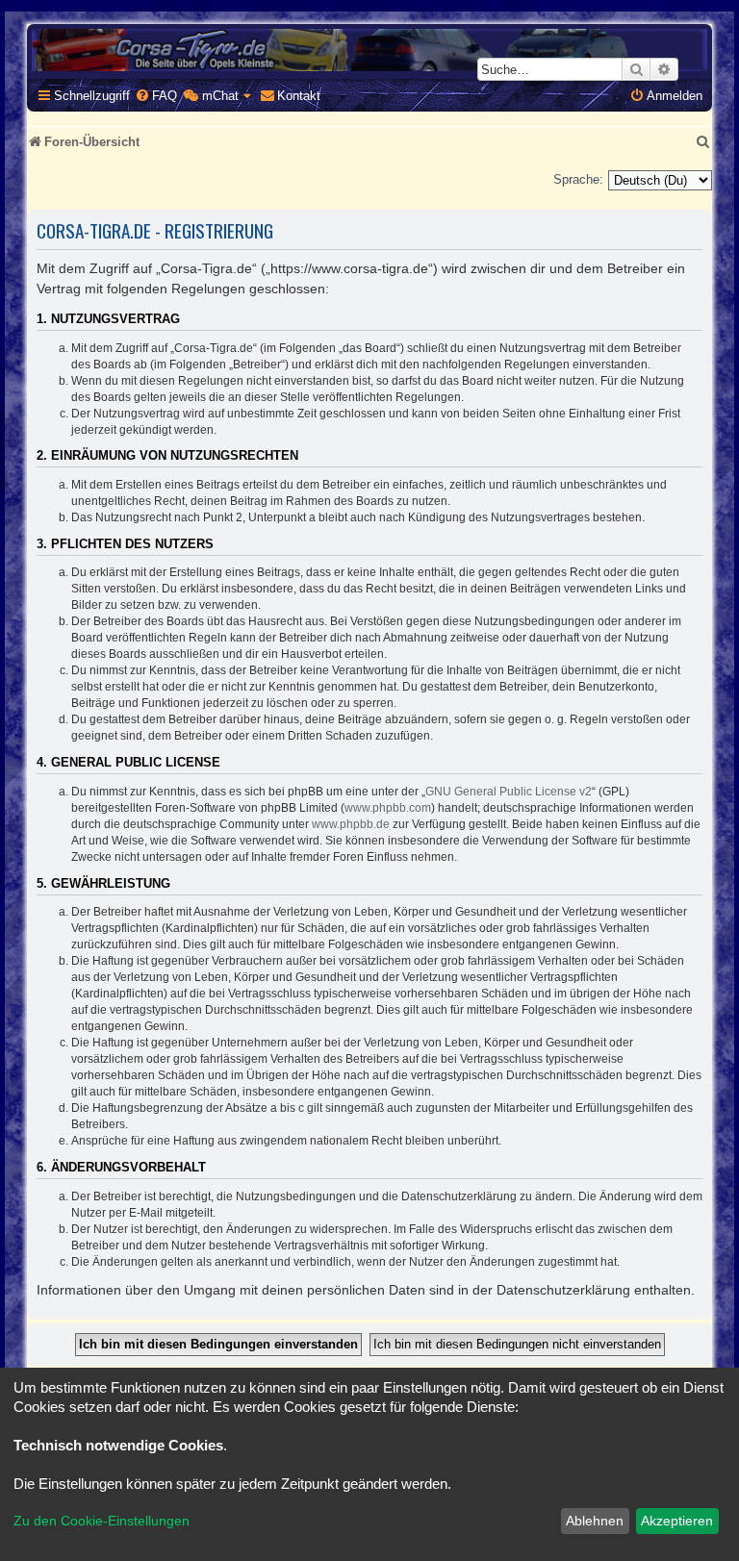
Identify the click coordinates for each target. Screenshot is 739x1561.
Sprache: (578, 179)
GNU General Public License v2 (508, 791)
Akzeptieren (677, 1520)
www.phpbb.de (351, 824)
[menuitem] (156, 96)
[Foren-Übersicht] (369, 50)
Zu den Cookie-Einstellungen (101, 1520)
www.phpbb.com (387, 808)
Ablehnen (595, 1520)
